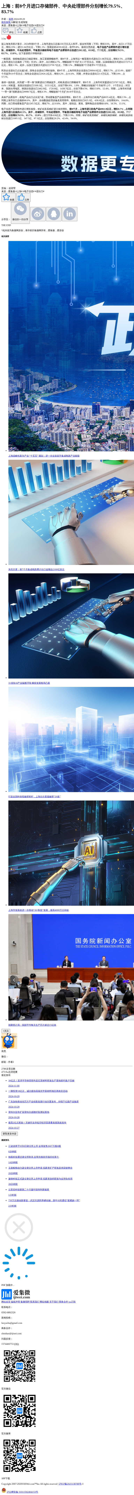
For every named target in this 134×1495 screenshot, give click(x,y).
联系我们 (34, 1301)
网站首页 (5, 1301)
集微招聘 (25, 1301)
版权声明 (15, 1301)
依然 (11, 19)
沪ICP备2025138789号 (70, 1484)
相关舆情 (6, 22)
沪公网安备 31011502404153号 (22, 1492)
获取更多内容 (9, 1133)
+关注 (6, 1031)
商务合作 (63, 1301)
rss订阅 (72, 1301)
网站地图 (44, 1301)
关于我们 (53, 1301)
